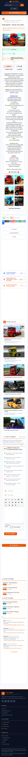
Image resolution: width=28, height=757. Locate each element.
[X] (14, 701)
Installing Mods (6, 737)
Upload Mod (15, 545)
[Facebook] (2, 701)
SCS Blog (5, 728)
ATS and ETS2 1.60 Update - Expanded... (11, 611)
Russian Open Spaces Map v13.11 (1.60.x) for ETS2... (14, 632)
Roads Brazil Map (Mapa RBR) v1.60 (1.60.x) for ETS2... (14, 624)
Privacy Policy (6, 744)
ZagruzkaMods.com (6, 710)
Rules (4, 742)
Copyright (5, 739)
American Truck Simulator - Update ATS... (11, 606)
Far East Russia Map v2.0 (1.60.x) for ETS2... (13, 648)
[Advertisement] (14, 255)
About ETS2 (5, 735)
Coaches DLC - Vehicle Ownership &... (10, 582)
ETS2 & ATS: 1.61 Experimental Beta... (10, 602)
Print (15, 236)
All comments (14, 651)
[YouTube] (8, 701)
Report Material (15, 232)
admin (5, 28)
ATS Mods (3, 708)
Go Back (15, 229)
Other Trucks (19, 20)
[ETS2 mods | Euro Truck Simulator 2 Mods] (3, 19)
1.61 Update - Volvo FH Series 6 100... (10, 587)
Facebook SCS (6, 722)
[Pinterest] (11, 701)
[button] (5, 499)
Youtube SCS (6, 726)
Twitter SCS (5, 724)
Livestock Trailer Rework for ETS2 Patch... (11, 592)
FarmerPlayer (4, 712)
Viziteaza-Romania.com (6, 715)
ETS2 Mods (6, 20)
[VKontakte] (5, 701)
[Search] (22, 5)
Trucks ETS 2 (12, 20)
